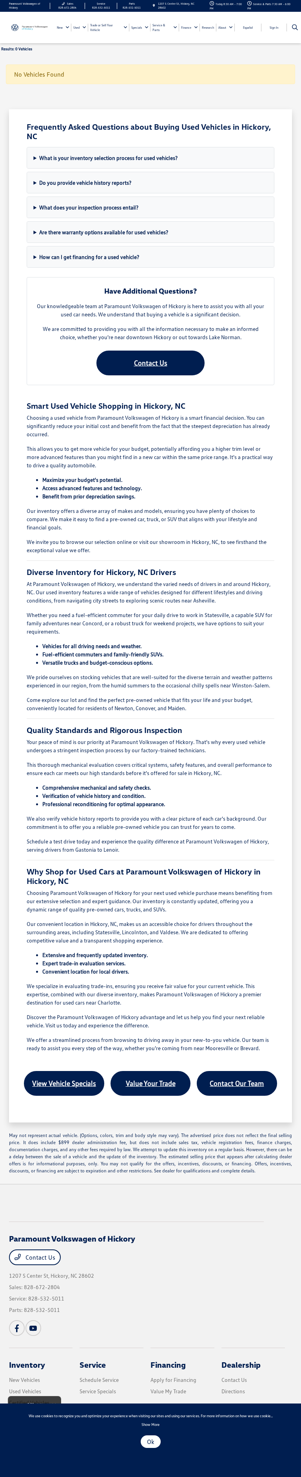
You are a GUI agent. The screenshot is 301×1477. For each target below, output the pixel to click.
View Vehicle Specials (64, 1083)
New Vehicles (24, 1379)
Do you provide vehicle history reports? (85, 182)
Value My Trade (168, 1391)
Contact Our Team (237, 1083)
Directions (233, 1391)
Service (93, 1364)
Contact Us (150, 362)
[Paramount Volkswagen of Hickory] (30, 27)
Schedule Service (99, 1379)
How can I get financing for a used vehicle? (89, 257)
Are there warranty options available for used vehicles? (103, 232)
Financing (168, 1364)
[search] (295, 27)
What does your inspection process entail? (88, 207)
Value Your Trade (151, 1083)
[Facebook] (17, 1328)
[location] (154, 5)
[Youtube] (33, 1328)
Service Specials (98, 1391)
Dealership (241, 1364)
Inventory (27, 1364)
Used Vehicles (25, 1391)
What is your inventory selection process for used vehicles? (108, 157)
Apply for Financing (173, 1379)
